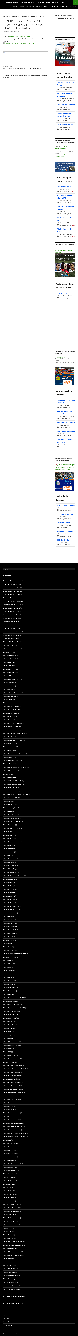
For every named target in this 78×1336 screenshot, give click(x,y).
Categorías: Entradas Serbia (11, 635)
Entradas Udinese (8, 1238)
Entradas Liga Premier (9, 1018)
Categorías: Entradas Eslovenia (12, 604)
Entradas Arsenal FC (9, 672)
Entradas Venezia (8, 1265)
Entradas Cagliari (8, 750)
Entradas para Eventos (9, 1079)
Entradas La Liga (7, 977)
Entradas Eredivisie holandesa (11, 842)
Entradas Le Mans (8, 984)
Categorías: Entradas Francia (11, 611)
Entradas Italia (7, 967)
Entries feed (6, 1318)
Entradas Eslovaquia (9, 848)
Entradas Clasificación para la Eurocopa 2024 (16, 767)
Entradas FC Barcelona (9, 872)
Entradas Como (7, 774)
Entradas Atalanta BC (9, 689)
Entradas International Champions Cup (14, 953)
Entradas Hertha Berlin (9, 930)
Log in (4, 1315)
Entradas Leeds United (9, 991)
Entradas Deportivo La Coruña (12, 821)
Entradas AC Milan (8, 652)
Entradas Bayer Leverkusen (11, 706)
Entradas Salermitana (9, 1174)
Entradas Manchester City (10, 1042)
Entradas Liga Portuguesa (10, 1014)
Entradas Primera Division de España (14, 1136)
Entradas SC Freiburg (9, 1180)
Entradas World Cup (9, 1282)
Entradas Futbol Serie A (10, 909)
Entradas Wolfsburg (9, 1279)
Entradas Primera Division (10, 1130)
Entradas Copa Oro (8, 801)
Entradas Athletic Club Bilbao (11, 693)
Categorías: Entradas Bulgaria (12, 591)
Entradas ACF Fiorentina (10, 655)
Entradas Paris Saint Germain (11, 1099)
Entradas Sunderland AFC (10, 1211)
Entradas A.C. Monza (9, 645)
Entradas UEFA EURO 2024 (11, 1248)
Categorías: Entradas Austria (11, 584)
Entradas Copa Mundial (10, 798)
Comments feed (7, 1322)
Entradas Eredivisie (8, 838)
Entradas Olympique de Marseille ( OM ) (14, 1069)
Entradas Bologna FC (9, 716)
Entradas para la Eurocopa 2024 (12, 1086)
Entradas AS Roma (8, 682)
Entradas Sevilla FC (8, 1194)
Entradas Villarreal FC (9, 1272)
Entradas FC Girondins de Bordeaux (13, 875)
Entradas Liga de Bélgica (10, 1001)
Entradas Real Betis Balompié (11, 1164)
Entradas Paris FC (8, 1096)
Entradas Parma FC (8, 1109)
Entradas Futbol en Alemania (11, 903)
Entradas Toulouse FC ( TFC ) (11, 1224)
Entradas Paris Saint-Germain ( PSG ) (13, 1103)
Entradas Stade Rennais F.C (11, 1208)
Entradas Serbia (7, 1187)
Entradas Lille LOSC (8, 1025)
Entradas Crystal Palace (10, 814)
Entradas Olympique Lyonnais (11, 1072)
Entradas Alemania (8, 662)
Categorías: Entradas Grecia (11, 615)
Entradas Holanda (8, 936)
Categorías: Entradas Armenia (12, 581)
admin (17, 31)
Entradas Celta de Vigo (9, 757)
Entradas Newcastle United (11, 1055)
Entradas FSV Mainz (9, 892)
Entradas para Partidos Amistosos (13, 1092)
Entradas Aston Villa (9, 686)
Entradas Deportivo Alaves (11, 818)
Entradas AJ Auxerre (9, 659)
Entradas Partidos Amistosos (11, 1113)
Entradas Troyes (7, 1228)
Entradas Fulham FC (9, 896)
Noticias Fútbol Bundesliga (11, 1285)
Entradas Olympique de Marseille (12, 1065)
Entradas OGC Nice (8, 1062)
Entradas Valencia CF (9, 1262)
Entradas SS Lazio (8, 1197)
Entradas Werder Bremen (10, 1275)
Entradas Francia (8, 882)
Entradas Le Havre (8, 981)
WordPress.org (7, 1325)
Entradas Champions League (34, 6)
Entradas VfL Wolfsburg (10, 1269)
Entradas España (60, 357)
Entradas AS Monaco (9, 676)
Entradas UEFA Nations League (12, 1255)
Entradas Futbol (27, 16)
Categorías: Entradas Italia (11, 625)
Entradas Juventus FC (9, 974)
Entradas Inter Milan (9, 950)
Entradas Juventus (8, 970)
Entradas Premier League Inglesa (12, 1123)
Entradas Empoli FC (9, 835)
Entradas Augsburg (8, 699)
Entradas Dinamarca (9, 825)
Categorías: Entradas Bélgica (11, 587)
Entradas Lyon (7, 1031)
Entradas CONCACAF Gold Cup (12, 784)
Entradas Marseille (8, 1048)
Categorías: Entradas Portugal (12, 632)
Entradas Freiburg (8, 886)
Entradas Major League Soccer (12, 1035)
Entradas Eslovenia (8, 852)
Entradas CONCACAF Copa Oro (12, 781)
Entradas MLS (7, 1052)
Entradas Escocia (8, 845)
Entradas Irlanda (8, 960)
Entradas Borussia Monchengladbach (14, 733)
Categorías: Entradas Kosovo (11, 628)
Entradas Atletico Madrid (10, 696)
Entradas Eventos (8, 862)
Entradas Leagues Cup (9, 987)
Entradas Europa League (10, 859)
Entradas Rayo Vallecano (10, 1147)
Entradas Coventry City (10, 808)
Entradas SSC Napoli (9, 1201)
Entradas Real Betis (8, 1160)
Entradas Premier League (51, 6)
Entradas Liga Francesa (9, 1011)
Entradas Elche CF (8, 831)
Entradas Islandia (8, 964)
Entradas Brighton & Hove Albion (13, 740)
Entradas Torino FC (8, 1214)
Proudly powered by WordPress (11, 1333)
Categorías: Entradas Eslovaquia (12, 601)
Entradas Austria (8, 703)
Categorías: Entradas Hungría (12, 621)
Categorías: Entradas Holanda (12, 618)
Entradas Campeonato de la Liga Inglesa (14, 754)
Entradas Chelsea (8, 764)
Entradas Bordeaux (8, 720)
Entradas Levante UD (9, 994)
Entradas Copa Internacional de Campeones (16, 794)
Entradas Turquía (8, 1231)
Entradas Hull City (8, 940)
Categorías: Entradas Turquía (11, 638)
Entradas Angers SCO (9, 669)
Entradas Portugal (8, 1116)
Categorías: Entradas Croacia (11, 594)
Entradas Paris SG (8, 1106)
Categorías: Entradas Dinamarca (12, 598)
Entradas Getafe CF (8, 920)
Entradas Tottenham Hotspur (11, 1218)
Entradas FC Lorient (9, 879)
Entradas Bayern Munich (10, 713)
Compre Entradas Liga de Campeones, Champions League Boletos (22, 67)
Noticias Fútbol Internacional (11, 1289)
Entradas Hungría (8, 943)
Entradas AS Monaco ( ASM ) (11, 679)
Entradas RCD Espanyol (10, 1157)
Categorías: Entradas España (11, 608)
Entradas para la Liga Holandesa (12, 1089)
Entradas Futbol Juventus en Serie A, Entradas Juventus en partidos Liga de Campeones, (25, 75)
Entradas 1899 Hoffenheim (11, 642)
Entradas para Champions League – (20, 36)
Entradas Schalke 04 (9, 1184)
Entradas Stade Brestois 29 (11, 1204)
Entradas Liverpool (8, 1028)
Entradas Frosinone (8, 889)
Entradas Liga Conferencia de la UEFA (14, 997)
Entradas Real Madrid (9, 1167)
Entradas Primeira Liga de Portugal (13, 1126)
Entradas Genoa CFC (9, 913)
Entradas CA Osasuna (9, 747)
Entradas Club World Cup (10, 770)
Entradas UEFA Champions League (13, 1241)
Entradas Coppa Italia (9, 804)
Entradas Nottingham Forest (11, 1058)
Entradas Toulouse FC (9, 1221)
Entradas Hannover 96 (9, 923)
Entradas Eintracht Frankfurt (11, 828)
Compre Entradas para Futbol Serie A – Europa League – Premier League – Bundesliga (34, 2)
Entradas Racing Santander (11, 1143)
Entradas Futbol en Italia (10, 906)
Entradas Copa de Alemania (11, 791)
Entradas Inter (7, 947)
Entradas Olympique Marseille (12, 1075)
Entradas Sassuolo (8, 1177)
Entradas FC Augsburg (9, 869)
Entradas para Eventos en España (12, 1082)
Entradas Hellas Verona (10, 926)
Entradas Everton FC (9, 865)
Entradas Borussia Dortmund (11, 726)
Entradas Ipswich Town (9, 957)
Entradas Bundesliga (18, 6)
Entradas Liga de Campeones (11, 1004)
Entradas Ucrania (8, 1235)
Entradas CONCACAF (9, 777)
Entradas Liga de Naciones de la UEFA (14, 1008)
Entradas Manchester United (11, 1045)
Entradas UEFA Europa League (68, 6)
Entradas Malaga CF (9, 1038)
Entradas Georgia (8, 916)
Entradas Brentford (8, 737)
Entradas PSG (7, 1140)
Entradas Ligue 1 (8, 1021)
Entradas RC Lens (8, 1150)
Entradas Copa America (10, 787)
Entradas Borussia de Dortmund (12, 723)
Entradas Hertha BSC (9, 933)
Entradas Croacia (8, 811)
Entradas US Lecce (8, 1258)
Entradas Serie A (8, 1191)
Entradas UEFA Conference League (13, 1245)
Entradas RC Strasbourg (10, 1153)
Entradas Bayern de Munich (11, 709)
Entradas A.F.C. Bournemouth (11, 648)
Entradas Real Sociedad (10, 1170)
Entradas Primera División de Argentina (14, 1133)
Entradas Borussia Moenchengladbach (14, 730)
